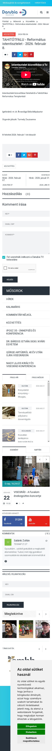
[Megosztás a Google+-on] (25, 54)
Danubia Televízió (14, 12)
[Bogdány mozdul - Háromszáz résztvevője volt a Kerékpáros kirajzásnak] (43, 629)
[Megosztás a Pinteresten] (31, 54)
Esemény (14, 450)
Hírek (10, 299)
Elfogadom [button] (31, 726)
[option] (26, 480)
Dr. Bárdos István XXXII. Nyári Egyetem (25, 343)
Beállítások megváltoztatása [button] (31, 739)
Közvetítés (9, 34)
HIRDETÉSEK (40, 3)
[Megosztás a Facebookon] (14, 54)
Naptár (37, 450)
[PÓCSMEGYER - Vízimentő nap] (26, 629)
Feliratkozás (13, 605)
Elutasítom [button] (31, 732)
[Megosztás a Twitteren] (20, 54)
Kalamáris (13, 306)
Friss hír (14, 377)
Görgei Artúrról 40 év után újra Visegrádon (24, 354)
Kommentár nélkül (19, 314)
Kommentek (8, 533)
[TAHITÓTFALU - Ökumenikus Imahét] (9, 629)
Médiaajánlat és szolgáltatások (16, 3)
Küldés (10, 280)
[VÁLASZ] (46, 541)
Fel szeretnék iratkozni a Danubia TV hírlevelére (25, 258)
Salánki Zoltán (22, 540)
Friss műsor (38, 377)
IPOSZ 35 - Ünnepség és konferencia (21, 332)
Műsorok (14, 291)
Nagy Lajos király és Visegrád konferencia (21, 365)
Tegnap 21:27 (20, 544)
